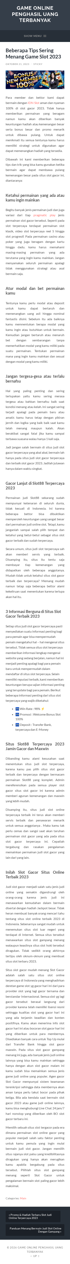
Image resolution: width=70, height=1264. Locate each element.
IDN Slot (33, 103)
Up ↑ (36, 1256)
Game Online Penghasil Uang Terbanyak (35, 14)
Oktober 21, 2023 (17, 64)
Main (23, 1198)
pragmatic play (44, 215)
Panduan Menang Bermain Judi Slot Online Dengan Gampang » (35, 1230)
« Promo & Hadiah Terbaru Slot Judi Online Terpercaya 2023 (30, 1216)
